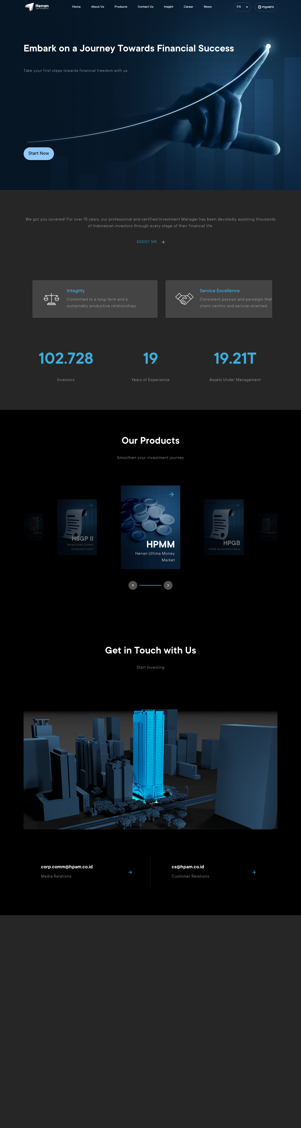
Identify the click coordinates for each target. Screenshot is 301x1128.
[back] (132, 585)
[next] (168, 585)
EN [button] (239, 7)
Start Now (38, 153)
